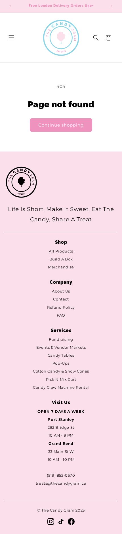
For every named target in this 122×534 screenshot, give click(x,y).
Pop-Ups (61, 363)
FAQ (61, 315)
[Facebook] (71, 521)
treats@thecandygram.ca (61, 483)
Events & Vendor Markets (61, 347)
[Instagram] (50, 521)
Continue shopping (61, 125)
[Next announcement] (111, 6)
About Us (61, 291)
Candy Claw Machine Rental (61, 387)
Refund (54, 307)
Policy (69, 307)
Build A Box (61, 259)
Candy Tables (61, 355)
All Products (61, 251)
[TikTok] (61, 521)
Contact (61, 299)
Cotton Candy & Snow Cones (61, 371)
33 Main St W (61, 451)
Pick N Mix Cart (61, 379)
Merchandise (61, 267)
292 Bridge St (61, 427)
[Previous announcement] (10, 6)
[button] (11, 37)
